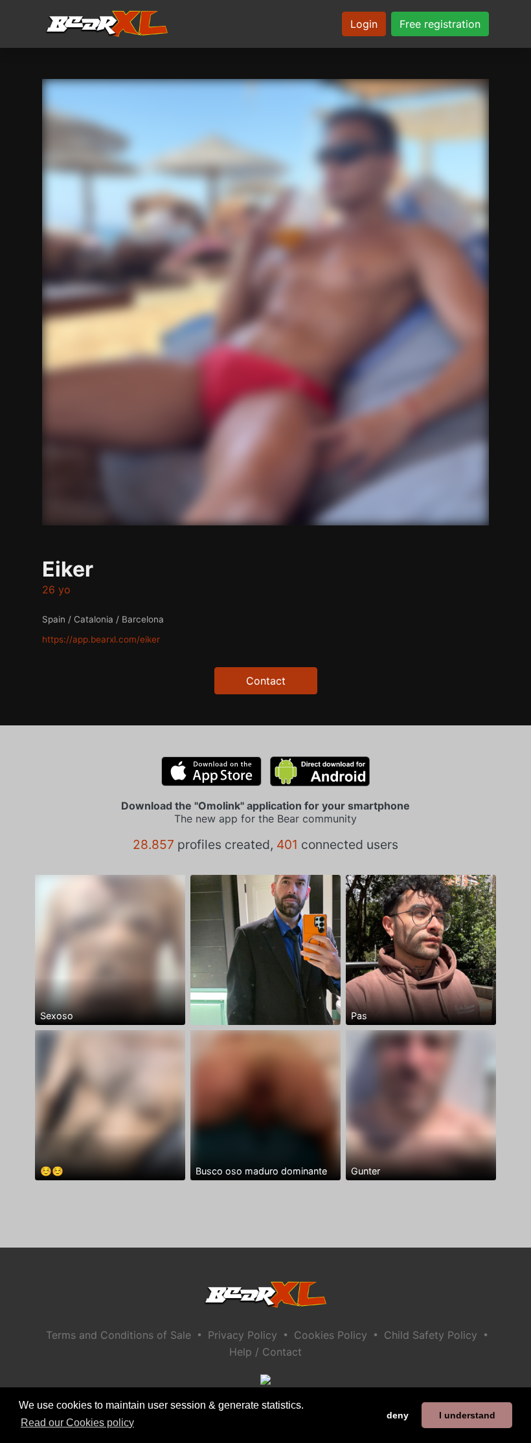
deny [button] (398, 1415)
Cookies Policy (330, 1334)
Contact (266, 680)
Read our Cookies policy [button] (77, 1422)
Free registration (440, 23)
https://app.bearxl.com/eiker (101, 639)
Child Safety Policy (430, 1334)
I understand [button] (467, 1415)
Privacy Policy (242, 1334)
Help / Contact (265, 1351)
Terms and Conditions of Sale (118, 1334)
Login (364, 23)
